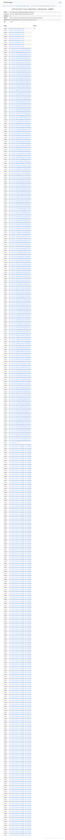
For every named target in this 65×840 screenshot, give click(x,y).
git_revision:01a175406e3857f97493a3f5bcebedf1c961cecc (22, 414)
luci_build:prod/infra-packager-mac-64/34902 (20, 460)
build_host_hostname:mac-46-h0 (16, 42)
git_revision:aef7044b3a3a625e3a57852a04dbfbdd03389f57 (22, 206)
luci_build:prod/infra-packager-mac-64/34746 (20, 769)
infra (7, 6)
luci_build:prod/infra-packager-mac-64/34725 (20, 811)
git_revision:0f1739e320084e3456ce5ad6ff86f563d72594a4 (22, 305)
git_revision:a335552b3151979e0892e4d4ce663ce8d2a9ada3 (22, 440)
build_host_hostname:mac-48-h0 (16, 34)
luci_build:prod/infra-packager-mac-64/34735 (20, 791)
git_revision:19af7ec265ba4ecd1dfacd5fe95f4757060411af (22, 430)
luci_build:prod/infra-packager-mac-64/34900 (20, 464)
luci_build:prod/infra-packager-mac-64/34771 (20, 720)
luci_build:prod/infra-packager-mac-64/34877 (20, 510)
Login (60, 2)
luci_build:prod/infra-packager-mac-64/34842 (20, 579)
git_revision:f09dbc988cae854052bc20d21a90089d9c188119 (22, 268)
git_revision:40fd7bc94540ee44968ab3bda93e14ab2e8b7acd (22, 109)
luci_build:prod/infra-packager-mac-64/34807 (20, 648)
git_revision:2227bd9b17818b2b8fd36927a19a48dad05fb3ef (22, 191)
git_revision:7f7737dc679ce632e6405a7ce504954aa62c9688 (22, 426)
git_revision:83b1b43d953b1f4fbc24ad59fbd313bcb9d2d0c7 (22, 123)
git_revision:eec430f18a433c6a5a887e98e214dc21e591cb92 (22, 250)
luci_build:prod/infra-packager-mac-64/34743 (20, 775)
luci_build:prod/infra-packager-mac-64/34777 (20, 708)
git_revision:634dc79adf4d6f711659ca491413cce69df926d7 (22, 117)
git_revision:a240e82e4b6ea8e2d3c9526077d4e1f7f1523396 (22, 84)
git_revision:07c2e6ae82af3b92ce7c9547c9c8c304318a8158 (22, 361)
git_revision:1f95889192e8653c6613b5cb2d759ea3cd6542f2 (22, 351)
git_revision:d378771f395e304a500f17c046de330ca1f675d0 (22, 363)
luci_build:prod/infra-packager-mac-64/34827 (20, 609)
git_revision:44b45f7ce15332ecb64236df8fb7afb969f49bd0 (22, 393)
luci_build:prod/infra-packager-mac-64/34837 (20, 589)
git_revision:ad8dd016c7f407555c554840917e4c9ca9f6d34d (22, 434)
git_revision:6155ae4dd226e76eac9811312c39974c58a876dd (22, 240)
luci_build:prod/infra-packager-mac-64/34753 (20, 755)
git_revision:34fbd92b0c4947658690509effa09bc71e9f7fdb (22, 272)
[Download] (10, 16)
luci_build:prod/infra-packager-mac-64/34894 (20, 476)
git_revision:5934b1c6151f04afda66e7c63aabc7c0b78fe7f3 (22, 365)
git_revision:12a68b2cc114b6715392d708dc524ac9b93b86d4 (22, 337)
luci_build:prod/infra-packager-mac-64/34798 (20, 666)
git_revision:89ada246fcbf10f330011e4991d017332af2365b (22, 196)
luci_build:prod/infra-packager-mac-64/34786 (20, 690)
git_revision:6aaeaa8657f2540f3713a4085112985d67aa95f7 (22, 317)
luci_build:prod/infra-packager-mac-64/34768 (20, 726)
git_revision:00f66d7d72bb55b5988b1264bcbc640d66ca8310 (22, 242)
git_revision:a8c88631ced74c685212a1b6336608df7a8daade (22, 381)
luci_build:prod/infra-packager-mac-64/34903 (20, 458)
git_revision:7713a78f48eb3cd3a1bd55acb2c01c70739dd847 (22, 76)
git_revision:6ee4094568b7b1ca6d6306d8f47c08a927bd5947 (22, 169)
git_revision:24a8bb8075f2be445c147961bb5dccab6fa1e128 (22, 319)
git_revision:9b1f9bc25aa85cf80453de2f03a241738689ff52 (22, 216)
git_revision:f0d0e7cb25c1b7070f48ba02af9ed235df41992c (22, 353)
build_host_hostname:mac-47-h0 (16, 44)
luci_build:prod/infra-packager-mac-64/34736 (20, 789)
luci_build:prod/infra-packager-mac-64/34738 (20, 785)
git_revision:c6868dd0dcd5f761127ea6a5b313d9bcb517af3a (22, 175)
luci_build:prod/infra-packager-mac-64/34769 (20, 724)
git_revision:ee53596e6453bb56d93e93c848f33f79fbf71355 (22, 56)
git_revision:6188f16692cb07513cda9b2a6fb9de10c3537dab (22, 302)
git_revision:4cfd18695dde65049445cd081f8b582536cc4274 (22, 107)
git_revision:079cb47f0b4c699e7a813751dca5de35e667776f (22, 244)
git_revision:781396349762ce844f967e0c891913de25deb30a (22, 66)
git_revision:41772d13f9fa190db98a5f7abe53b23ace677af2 (22, 185)
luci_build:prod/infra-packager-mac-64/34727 (20, 807)
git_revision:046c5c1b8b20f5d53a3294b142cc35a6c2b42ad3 (22, 80)
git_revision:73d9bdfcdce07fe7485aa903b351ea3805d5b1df (22, 220)
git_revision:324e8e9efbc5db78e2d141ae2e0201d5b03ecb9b (22, 64)
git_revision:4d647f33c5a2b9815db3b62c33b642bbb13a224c (22, 189)
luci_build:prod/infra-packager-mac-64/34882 (20, 500)
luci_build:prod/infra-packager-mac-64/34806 (20, 650)
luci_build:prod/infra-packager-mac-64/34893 (20, 478)
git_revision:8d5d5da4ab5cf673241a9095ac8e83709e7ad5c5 (22, 139)
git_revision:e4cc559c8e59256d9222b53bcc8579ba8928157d (22, 218)
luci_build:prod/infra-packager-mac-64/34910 (20, 444)
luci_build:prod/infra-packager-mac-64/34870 (20, 523)
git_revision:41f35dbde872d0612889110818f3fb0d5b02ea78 (22, 399)
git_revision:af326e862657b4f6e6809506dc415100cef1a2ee (22, 284)
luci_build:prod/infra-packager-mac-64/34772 (20, 718)
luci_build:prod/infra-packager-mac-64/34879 (20, 506)
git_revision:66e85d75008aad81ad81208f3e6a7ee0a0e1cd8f (22, 347)
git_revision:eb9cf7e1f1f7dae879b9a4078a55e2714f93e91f (22, 379)
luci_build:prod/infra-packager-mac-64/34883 (20, 498)
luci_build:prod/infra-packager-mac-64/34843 (20, 577)
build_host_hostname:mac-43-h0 (16, 38)
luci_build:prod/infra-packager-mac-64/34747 (20, 767)
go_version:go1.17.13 (14, 442)
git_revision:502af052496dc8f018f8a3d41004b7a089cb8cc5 (22, 78)
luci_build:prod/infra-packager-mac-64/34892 (20, 480)
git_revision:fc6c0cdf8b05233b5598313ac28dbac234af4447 (22, 377)
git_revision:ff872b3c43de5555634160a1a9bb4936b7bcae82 (22, 264)
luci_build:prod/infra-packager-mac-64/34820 (20, 623)
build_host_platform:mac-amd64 (16, 46)
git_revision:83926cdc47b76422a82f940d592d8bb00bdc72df (22, 341)
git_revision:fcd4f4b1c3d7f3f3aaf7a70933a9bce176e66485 (22, 193)
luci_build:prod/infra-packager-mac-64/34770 (20, 722)
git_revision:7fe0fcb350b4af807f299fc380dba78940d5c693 (22, 153)
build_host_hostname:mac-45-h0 (16, 32)
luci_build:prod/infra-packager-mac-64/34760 (20, 742)
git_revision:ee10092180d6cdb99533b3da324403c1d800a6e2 (22, 313)
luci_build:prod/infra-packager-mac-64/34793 (20, 676)
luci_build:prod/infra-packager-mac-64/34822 (20, 619)
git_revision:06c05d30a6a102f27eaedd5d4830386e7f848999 (22, 369)
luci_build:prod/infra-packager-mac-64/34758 (20, 745)
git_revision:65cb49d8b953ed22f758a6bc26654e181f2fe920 (22, 93)
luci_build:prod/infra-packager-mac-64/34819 (20, 625)
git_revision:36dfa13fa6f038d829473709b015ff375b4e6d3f (22, 335)
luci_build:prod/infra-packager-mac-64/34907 (20, 450)
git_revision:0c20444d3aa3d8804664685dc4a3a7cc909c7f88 (22, 129)
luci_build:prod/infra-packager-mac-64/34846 (20, 571)
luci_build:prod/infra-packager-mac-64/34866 (20, 531)
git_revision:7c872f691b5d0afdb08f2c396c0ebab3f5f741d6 (22, 208)
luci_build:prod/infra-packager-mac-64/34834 (20, 595)
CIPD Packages (8, 2)
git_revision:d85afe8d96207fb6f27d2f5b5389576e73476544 (22, 345)
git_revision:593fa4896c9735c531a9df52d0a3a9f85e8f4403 (22, 278)
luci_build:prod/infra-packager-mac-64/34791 (20, 680)
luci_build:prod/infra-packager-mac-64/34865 (20, 533)
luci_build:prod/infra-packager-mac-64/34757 (20, 747)
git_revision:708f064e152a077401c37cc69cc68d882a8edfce (22, 95)
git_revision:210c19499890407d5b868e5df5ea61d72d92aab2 (22, 54)
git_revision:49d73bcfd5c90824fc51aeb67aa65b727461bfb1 (22, 183)
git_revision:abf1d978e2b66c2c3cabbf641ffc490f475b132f (22, 121)
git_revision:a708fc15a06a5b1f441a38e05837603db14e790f (22, 391)
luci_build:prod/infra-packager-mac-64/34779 (20, 704)
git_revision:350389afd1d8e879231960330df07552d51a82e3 (22, 195)
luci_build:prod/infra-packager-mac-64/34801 (20, 660)
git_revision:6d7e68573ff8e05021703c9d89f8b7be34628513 (22, 288)
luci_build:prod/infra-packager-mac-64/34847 (20, 569)
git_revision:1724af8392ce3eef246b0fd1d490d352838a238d (22, 311)
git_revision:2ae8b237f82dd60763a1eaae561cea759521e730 (22, 304)
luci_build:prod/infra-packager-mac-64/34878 (20, 508)
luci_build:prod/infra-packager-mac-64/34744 (20, 773)
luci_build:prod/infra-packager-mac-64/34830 (20, 603)
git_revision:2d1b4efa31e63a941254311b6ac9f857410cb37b (22, 292)
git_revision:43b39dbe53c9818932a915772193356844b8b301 (22, 52)
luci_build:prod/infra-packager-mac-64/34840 (20, 583)
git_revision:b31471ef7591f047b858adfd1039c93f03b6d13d (22, 438)
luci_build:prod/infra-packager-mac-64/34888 (20, 488)
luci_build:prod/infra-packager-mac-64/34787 (20, 688)
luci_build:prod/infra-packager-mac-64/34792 (20, 678)
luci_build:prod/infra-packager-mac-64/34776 (20, 710)
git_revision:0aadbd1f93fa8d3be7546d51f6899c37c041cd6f (22, 290)
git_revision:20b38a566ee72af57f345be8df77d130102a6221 (22, 325)
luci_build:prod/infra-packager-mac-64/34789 (20, 684)
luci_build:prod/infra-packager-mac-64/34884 (20, 496)
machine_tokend (18, 6)
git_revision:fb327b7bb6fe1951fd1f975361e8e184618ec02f (22, 371)
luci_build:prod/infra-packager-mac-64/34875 (20, 514)
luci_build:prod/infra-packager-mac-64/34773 (20, 716)
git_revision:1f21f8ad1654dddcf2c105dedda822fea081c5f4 (22, 296)
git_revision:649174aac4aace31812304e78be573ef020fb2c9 (22, 133)
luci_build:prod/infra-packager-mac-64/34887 (20, 490)
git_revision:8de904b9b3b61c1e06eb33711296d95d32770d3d (22, 105)
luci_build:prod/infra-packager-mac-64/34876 (20, 512)
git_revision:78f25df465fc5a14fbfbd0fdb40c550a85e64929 (22, 113)
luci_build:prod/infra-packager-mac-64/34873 (20, 518)
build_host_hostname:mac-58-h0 (16, 30)
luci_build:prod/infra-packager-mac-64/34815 (20, 633)
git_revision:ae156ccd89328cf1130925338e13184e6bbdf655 (22, 50)
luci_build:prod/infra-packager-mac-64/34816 (20, 631)
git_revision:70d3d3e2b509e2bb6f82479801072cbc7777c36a (22, 141)
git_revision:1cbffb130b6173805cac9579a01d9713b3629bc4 (22, 87)
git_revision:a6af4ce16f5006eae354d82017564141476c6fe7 (22, 119)
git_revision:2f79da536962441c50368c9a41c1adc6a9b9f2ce (22, 420)
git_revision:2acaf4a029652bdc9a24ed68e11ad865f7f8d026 (22, 307)
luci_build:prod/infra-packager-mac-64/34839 (20, 585)
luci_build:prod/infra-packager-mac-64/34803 (20, 656)
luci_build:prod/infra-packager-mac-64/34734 (20, 793)
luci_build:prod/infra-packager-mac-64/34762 (20, 738)
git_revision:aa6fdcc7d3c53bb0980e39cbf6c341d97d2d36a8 (22, 159)
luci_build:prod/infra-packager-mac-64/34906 (20, 452)
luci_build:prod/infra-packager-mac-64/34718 (20, 825)
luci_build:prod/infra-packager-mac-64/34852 (20, 559)
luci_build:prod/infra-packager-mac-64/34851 (20, 561)
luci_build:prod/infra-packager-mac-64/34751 (20, 759)
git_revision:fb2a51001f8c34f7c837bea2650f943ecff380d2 (22, 224)
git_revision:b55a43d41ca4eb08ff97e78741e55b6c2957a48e (22, 367)
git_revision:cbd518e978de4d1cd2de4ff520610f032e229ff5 (22, 155)
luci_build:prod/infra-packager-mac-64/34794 (20, 674)
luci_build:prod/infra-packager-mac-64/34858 (20, 547)
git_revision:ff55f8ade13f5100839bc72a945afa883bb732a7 (22, 266)
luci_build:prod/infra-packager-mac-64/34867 (20, 529)
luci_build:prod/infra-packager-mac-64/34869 (20, 525)
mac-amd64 (27, 6)
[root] (4, 6)
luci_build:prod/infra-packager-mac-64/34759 (20, 743)
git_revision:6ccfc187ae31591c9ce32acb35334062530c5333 (22, 68)
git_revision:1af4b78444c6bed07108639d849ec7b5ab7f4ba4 (22, 403)
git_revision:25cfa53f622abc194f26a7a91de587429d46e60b (22, 270)
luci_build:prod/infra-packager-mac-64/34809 (20, 644)
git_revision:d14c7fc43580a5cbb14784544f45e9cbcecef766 (22, 103)
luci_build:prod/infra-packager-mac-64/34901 (20, 462)
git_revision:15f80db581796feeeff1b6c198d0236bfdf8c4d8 (22, 339)
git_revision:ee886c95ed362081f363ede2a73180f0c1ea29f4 (22, 387)
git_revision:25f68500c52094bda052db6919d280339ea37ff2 (22, 85)
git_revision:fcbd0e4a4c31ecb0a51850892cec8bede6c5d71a (22, 413)
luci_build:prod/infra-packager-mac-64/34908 (20, 448)
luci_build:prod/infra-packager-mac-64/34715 (20, 831)
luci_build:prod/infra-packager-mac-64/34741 (20, 779)
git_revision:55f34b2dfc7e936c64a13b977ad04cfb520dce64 (22, 286)
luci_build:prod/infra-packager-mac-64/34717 (20, 827)
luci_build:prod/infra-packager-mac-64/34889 (20, 486)
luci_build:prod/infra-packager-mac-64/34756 (20, 749)
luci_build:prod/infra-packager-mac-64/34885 (20, 494)
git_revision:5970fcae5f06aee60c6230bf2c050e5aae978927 (22, 204)
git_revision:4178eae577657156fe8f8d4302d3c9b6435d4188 (22, 226)
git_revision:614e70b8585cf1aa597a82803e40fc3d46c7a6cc (22, 329)
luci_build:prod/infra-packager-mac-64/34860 (20, 543)
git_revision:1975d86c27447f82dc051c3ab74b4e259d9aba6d (22, 401)
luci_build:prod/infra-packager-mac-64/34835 (20, 593)
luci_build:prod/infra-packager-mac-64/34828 (20, 607)
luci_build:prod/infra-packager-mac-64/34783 (20, 696)
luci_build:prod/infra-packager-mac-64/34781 (20, 700)
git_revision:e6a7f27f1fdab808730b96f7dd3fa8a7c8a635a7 (22, 405)
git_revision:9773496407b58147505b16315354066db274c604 (22, 252)
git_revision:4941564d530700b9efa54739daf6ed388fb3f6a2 (22, 424)
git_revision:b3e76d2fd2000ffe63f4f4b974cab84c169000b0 (22, 260)
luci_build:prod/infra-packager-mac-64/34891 (20, 482)
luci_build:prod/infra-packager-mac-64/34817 (20, 629)
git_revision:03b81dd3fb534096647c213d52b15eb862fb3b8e (22, 422)
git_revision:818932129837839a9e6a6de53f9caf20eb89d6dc (22, 416)
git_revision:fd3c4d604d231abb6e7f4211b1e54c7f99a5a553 (22, 101)
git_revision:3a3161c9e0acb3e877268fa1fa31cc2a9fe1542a (22, 151)
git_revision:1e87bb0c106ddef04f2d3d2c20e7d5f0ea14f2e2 (22, 137)
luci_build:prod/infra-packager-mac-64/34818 (20, 627)
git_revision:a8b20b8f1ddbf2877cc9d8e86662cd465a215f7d (22, 246)
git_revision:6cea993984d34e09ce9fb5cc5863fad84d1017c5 (22, 373)
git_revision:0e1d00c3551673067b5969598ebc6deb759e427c (22, 359)
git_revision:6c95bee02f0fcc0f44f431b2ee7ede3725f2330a (22, 333)
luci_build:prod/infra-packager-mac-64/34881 (20, 502)
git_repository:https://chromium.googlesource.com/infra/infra (24, 48)
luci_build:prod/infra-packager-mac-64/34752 (20, 757)
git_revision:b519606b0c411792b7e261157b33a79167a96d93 (22, 131)
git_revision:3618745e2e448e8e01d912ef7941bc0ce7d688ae (22, 91)
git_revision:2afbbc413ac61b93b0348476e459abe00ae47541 (22, 60)
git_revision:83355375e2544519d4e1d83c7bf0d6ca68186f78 (22, 327)
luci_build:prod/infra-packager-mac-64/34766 (20, 730)
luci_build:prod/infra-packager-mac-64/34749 (20, 763)
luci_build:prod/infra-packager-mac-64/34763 (20, 736)
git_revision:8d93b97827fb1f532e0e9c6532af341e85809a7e (22, 274)
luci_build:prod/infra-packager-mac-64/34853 (20, 557)
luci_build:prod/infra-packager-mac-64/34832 (20, 599)
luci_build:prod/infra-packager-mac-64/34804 (20, 654)
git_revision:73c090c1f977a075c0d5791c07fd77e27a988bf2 (22, 234)
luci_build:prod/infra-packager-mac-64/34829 (20, 605)
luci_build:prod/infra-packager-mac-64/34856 (20, 551)
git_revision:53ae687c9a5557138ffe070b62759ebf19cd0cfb (22, 331)
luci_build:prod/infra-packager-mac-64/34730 (20, 801)
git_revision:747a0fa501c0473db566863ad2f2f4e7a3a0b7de (22, 74)
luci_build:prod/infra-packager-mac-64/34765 (20, 732)
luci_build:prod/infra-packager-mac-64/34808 (20, 646)
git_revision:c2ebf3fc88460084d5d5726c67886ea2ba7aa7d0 (22, 115)
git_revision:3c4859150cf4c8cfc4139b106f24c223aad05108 (22, 343)
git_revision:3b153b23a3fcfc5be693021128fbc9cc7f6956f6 (22, 418)
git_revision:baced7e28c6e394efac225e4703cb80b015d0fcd (22, 383)
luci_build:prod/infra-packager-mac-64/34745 (20, 771)
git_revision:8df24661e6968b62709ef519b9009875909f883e (22, 428)
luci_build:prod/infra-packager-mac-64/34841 (20, 581)
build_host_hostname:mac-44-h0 (16, 36)
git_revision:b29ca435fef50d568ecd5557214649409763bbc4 (22, 389)
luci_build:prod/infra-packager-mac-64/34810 (20, 642)
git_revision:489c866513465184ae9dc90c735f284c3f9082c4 (22, 111)
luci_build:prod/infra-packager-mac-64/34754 (20, 753)
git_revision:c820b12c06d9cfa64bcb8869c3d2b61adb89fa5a (22, 262)
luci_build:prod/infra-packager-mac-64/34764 (20, 734)
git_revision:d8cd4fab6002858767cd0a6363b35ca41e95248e (22, 82)
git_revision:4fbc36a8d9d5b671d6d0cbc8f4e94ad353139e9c (22, 309)
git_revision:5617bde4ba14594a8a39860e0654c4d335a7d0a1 (22, 222)
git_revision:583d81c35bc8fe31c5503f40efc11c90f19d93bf (22, 355)
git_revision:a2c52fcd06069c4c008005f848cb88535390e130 (22, 99)
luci (13, 6)
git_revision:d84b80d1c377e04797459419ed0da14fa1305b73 (22, 89)
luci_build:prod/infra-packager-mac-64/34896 (20, 472)
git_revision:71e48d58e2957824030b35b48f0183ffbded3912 (22, 232)
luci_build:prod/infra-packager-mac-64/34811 (20, 640)
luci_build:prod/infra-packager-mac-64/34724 (20, 813)
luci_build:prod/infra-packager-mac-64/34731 (20, 799)
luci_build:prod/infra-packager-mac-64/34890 (20, 484)
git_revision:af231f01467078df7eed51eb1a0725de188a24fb (22, 258)
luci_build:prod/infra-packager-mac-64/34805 (20, 652)
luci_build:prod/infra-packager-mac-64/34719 (20, 823)
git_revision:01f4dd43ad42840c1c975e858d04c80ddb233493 (22, 256)
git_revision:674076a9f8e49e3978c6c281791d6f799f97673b (22, 149)
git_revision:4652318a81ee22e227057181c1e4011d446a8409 (22, 315)
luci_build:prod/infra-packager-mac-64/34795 (20, 672)
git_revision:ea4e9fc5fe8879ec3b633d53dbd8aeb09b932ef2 (22, 300)
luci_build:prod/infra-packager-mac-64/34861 (20, 541)
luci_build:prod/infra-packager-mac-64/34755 (20, 751)
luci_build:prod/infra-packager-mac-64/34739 (20, 783)
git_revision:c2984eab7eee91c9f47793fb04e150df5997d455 (22, 214)
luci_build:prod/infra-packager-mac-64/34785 (20, 692)
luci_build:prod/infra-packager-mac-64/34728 (20, 805)
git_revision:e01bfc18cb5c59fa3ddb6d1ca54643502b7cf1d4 (22, 212)
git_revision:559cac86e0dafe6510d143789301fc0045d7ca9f (22, 58)
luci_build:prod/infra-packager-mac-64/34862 (20, 539)
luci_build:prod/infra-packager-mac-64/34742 (20, 777)
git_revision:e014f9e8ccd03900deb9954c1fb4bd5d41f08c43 (22, 248)
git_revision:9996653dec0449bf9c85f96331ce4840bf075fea (22, 187)
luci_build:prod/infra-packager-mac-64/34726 (20, 809)
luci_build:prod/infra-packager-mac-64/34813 (20, 636)
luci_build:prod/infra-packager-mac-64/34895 (20, 474)
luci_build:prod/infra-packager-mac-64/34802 (20, 658)
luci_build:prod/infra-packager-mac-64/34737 (20, 787)
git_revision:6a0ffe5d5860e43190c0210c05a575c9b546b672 (22, 375)
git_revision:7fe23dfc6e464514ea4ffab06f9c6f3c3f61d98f (22, 198)
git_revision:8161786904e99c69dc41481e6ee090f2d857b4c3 (22, 254)
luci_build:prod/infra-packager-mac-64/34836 (20, 591)
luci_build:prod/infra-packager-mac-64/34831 (20, 601)
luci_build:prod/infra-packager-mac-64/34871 (20, 522)
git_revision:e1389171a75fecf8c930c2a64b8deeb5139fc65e (22, 409)
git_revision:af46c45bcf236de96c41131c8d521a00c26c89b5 (22, 179)
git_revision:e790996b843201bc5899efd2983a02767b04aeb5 (22, 167)
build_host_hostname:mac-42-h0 (16, 40)
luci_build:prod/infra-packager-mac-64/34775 (20, 712)
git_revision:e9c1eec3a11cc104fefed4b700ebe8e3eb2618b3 (22, 173)
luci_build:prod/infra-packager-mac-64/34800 (20, 662)
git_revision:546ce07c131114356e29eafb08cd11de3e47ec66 (22, 97)
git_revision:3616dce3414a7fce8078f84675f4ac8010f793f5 (22, 436)
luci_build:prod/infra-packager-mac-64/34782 (20, 698)
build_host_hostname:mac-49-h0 (16, 28)
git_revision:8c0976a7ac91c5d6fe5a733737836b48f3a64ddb (22, 165)
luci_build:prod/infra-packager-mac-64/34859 (20, 545)
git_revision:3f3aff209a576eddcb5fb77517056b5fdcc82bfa (22, 236)
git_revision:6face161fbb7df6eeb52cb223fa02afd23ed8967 (22, 70)
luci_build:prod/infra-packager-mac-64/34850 (20, 563)
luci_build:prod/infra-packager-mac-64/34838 (20, 587)
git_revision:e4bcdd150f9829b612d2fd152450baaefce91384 (22, 321)
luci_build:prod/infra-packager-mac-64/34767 (20, 728)
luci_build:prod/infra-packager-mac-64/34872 (20, 520)
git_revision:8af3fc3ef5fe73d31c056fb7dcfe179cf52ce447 (22, 280)
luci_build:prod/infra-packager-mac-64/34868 (20, 527)
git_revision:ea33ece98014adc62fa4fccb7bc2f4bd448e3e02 (22, 397)
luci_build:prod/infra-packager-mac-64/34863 (20, 537)
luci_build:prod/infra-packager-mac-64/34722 (20, 817)
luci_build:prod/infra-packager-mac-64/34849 (20, 565)
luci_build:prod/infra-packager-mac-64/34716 (20, 829)
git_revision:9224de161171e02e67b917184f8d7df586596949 (22, 171)
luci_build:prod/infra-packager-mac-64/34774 (20, 714)
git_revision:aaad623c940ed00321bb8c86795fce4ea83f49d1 (22, 349)
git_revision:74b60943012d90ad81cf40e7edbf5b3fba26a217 (22, 276)
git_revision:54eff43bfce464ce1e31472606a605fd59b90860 (22, 395)
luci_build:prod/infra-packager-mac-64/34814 (20, 634)
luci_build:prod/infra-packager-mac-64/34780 (20, 702)
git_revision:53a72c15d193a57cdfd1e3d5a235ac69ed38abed (22, 432)
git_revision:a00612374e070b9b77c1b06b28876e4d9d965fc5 (22, 145)
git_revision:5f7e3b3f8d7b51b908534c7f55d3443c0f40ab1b (22, 72)
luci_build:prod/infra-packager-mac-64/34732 (20, 797)
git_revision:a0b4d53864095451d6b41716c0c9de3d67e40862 (22, 147)
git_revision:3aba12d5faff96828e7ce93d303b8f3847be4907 (22, 127)
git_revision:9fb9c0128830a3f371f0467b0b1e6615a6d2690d (22, 62)
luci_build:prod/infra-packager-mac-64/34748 (20, 765)
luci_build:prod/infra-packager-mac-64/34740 (20, 781)
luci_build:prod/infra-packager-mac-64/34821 (20, 621)
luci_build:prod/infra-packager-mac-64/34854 (20, 555)
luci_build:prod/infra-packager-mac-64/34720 (20, 821)
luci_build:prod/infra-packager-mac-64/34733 (20, 795)
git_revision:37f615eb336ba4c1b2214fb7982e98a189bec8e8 (22, 385)
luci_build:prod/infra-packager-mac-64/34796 (20, 670)
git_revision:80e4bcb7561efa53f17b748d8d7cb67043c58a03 (22, 357)
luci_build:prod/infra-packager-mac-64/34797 (20, 668)
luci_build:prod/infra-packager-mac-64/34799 (20, 664)
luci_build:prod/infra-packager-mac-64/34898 (20, 468)
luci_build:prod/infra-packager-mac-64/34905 (20, 454)
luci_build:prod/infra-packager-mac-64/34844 (20, 575)
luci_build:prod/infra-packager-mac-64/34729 (20, 803)
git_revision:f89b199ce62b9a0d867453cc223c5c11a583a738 (22, 298)
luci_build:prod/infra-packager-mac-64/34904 (20, 456)
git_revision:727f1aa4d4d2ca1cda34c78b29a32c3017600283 (22, 323)
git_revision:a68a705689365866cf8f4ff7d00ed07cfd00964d (22, 163)
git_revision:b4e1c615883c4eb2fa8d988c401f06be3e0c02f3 (22, 161)
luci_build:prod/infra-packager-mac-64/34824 (20, 615)
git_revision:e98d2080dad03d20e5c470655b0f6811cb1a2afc (22, 157)
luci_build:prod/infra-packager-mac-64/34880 (20, 504)
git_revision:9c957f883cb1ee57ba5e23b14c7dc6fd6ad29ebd (22, 135)
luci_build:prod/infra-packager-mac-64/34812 (20, 638)
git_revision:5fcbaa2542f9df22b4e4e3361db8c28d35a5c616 (22, 177)
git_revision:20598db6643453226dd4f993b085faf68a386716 (22, 294)
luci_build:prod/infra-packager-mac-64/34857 (20, 549)
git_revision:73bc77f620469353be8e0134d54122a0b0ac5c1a (22, 143)
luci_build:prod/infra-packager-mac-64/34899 (20, 466)
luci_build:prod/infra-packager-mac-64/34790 (20, 682)
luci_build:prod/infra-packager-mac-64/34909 (20, 446)
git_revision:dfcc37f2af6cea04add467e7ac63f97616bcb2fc (22, 210)
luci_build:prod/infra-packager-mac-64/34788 (20, 686)
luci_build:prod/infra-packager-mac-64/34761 (20, 740)
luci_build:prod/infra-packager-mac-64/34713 (20, 835)
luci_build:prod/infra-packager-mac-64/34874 (20, 516)
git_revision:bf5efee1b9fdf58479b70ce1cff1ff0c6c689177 (22, 411)
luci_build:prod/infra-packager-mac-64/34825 (20, 613)
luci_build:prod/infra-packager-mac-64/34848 (20, 567)
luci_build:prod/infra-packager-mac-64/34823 (20, 617)
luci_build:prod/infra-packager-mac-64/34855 (20, 553)
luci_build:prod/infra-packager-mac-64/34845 (20, 573)
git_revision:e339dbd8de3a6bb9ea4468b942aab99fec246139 (22, 202)
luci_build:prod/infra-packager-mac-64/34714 (20, 833)
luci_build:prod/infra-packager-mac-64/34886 (20, 492)
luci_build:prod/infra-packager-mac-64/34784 (20, 694)
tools (11, 6)
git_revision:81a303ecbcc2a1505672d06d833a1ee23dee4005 (22, 230)
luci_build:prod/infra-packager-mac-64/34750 (20, 761)
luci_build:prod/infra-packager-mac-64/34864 (20, 535)
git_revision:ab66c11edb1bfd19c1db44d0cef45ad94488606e (22, 200)
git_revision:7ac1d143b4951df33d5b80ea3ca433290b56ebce (22, 238)
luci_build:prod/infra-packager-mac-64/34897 (20, 470)
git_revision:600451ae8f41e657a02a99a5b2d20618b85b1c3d (22, 125)
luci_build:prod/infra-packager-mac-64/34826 (20, 611)
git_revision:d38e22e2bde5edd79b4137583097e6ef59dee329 (22, 282)
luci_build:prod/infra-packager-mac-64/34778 (20, 706)
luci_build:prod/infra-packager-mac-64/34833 (20, 597)
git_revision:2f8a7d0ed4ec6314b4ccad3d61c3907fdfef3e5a (22, 228)
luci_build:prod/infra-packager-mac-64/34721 (20, 819)
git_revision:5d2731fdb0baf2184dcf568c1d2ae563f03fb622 (22, 407)
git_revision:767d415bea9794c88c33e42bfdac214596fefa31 (22, 181)
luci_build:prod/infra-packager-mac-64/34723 (20, 815)
